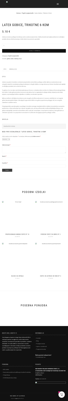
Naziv (4, 156)
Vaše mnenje (6, 145)
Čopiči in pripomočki (27, 13)
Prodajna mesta (40, 343)
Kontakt (38, 338)
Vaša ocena (36, 136)
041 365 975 (43, 379)
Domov (18, 13)
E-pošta (5, 163)
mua (20, 58)
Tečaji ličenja (6, 375)
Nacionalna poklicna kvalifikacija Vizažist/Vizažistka (17, 372)
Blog (37, 341)
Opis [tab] (5, 69)
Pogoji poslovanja (41, 349)
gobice (8, 58)
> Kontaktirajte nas (40, 357)
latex (12, 58)
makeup (16, 58)
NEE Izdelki (6, 369)
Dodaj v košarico (34, 50)
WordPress (21, 398)
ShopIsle (13, 398)
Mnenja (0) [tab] (13, 69)
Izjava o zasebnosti (41, 346)
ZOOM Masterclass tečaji (9, 378)
